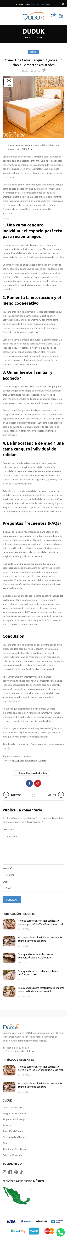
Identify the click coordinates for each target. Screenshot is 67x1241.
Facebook (30, 760)
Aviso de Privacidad (13, 1155)
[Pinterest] (37, 783)
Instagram (18, 760)
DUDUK (38, 37)
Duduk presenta (31, 70)
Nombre (7, 868)
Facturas (7, 1125)
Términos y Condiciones (15, 1149)
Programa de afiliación (14, 1137)
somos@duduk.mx (24, 1051)
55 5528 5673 (21, 1047)
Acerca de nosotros (13, 1107)
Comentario (9, 829)
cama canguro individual (33, 772)
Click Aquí (27, 149)
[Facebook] (29, 783)
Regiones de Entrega (14, 1119)
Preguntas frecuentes (14, 1113)
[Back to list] (33, 795)
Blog (5, 1143)
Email (6, 881)
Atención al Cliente (13, 1131)
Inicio (28, 37)
